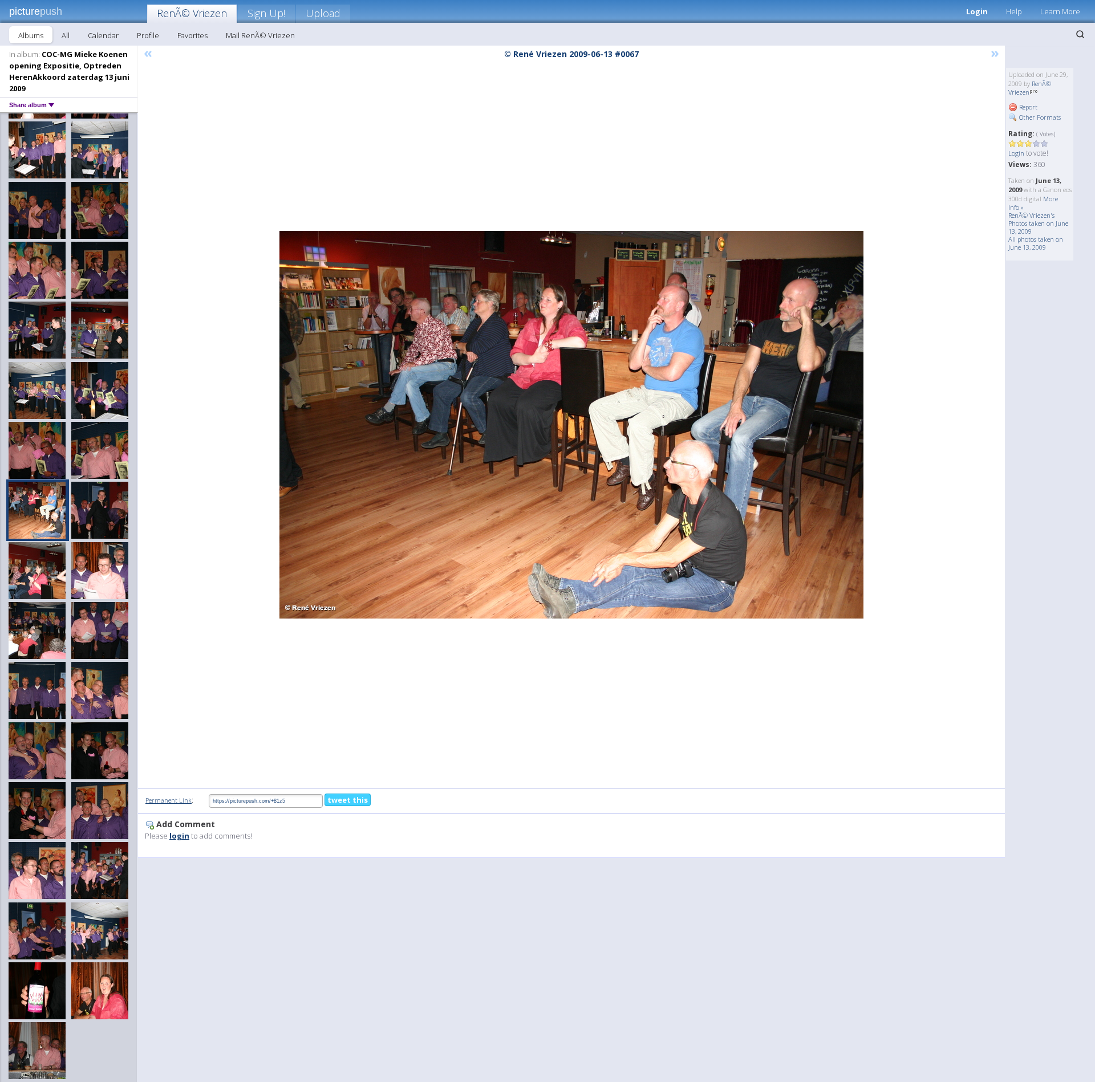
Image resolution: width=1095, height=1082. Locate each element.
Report (1027, 107)
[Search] (1080, 34)
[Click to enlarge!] (571, 425)
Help (1014, 11)
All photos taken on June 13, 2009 (1035, 243)
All (66, 35)
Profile (148, 35)
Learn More (1060, 11)
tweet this (347, 800)
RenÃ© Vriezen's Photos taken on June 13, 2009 (1038, 223)
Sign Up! (266, 13)
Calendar (103, 35)
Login (977, 11)
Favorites (192, 35)
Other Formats (1039, 117)
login (179, 836)
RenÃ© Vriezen (192, 13)
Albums (30, 35)
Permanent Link (168, 800)
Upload (323, 13)
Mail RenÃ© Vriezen (260, 35)
